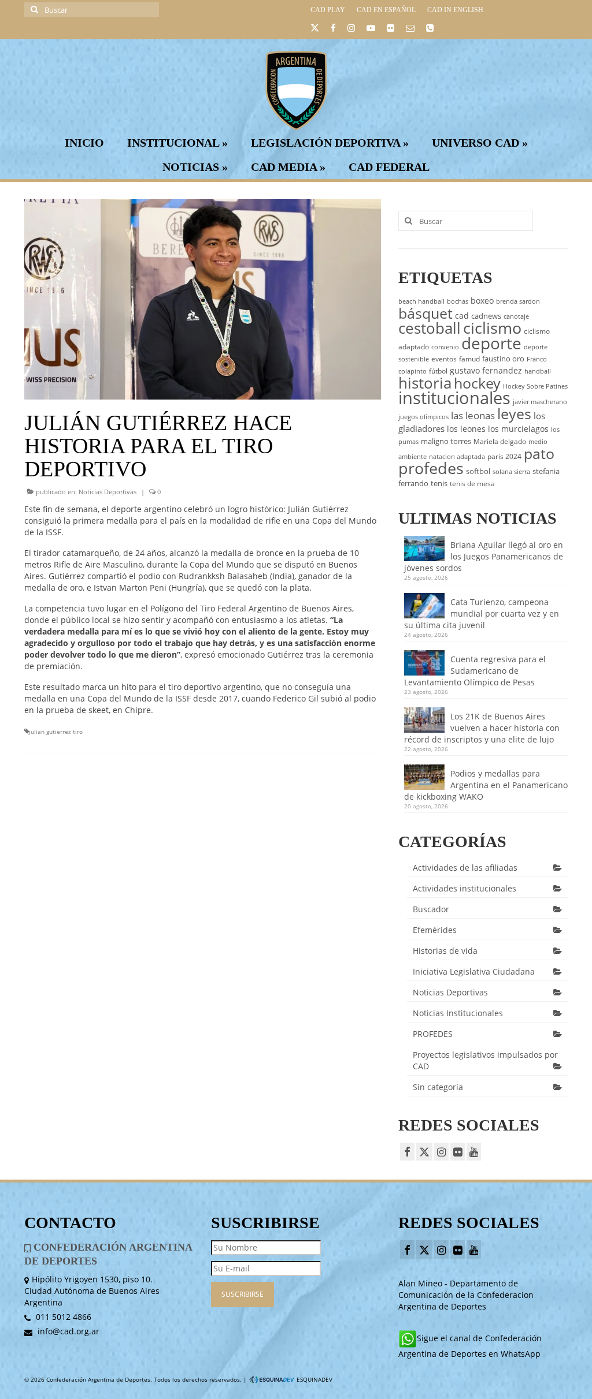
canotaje (516, 316)
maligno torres (446, 441)
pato (539, 453)
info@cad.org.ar (67, 1331)
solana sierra (511, 472)
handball (537, 371)
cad (462, 315)
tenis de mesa (472, 483)
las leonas (473, 415)
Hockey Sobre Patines (535, 386)
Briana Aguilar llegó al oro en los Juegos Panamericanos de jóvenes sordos (483, 556)
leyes (514, 413)
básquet (425, 313)
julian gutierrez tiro (56, 732)
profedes (431, 468)
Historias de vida (445, 950)
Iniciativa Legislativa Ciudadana (474, 971)
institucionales (454, 397)
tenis (439, 483)
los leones (466, 428)
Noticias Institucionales (458, 1013)
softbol (478, 471)
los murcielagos (518, 428)
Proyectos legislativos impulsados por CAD (485, 1060)
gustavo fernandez (486, 370)
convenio (445, 347)
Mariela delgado (499, 441)
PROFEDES (433, 1033)
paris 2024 (504, 456)
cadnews (486, 316)
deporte (491, 343)
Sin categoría (438, 1086)
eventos (444, 359)
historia (425, 382)
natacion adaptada (457, 457)
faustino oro (503, 358)
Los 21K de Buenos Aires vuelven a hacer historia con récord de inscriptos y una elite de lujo (482, 728)
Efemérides (435, 929)
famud (469, 359)
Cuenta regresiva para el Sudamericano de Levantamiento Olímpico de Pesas (475, 671)
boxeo (482, 300)
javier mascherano (540, 402)
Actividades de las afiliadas (465, 867)
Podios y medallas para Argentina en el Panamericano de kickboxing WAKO (486, 785)
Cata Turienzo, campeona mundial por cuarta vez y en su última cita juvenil (481, 613)
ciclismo (492, 328)
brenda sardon (518, 301)
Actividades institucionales (464, 888)
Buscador (431, 909)
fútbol (438, 371)
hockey (477, 383)
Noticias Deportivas (107, 491)
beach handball (421, 301)
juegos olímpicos (423, 417)
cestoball (429, 328)
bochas (457, 301)
